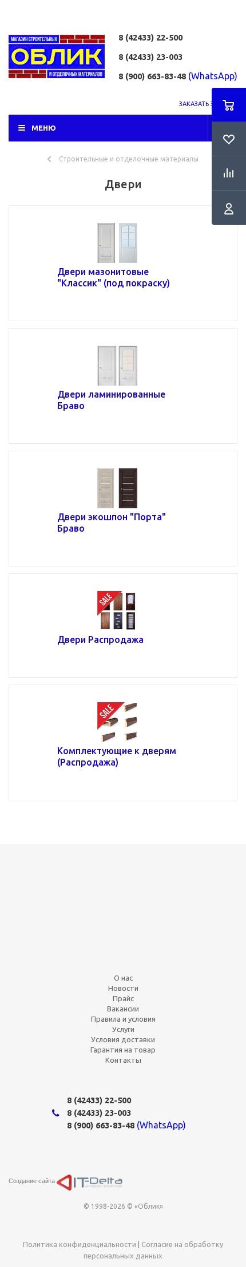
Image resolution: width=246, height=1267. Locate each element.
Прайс (123, 998)
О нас (123, 978)
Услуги (123, 1029)
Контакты (123, 1060)
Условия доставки (123, 1039)
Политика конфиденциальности (79, 1244)
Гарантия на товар (123, 1050)
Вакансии (123, 1009)
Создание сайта (33, 1180)
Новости (123, 988)
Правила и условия (123, 1019)
